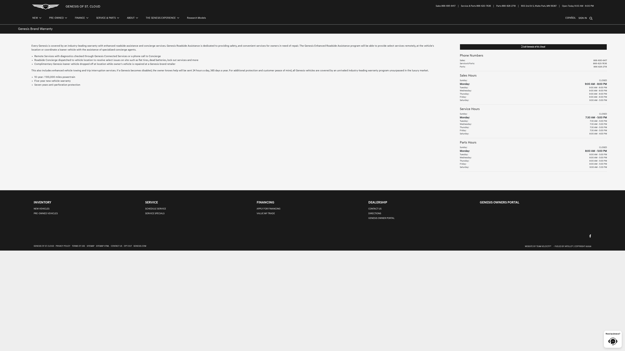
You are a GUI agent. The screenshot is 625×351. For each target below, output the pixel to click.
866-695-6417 (448, 6)
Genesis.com (139, 246)
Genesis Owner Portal (381, 218)
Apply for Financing (268, 209)
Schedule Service (155, 209)
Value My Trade (266, 213)
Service (151, 202)
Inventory (42, 202)
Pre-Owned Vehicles (46, 213)
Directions (374, 213)
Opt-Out (128, 246)
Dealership (377, 202)
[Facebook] (590, 236)
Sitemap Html (102, 246)
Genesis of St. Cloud (44, 246)
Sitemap (90, 246)
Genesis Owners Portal (499, 202)
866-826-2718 (509, 6)
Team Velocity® (543, 246)
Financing (265, 202)
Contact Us (375, 209)
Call (533, 47)
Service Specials (155, 213)
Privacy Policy (63, 246)
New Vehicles (41, 209)
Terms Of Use (78, 246)
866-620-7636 (483, 6)
